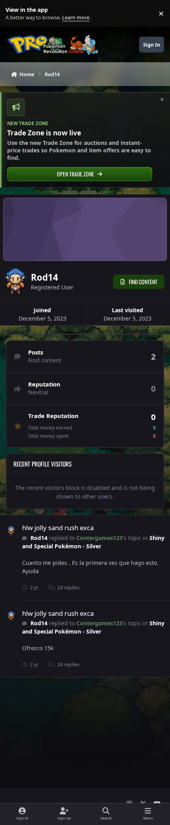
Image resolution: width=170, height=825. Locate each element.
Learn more (15, 13)
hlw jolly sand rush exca (58, 527)
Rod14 (38, 538)
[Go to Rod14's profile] (11, 530)
